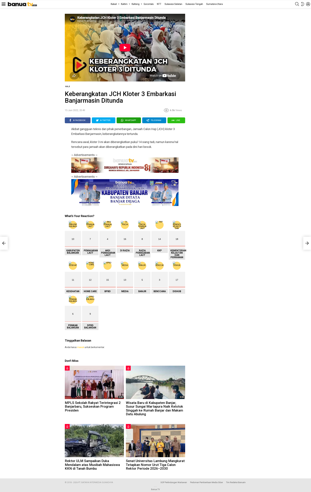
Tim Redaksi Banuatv (236, 482)
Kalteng (135, 4)
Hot (67, 368)
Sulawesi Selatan (173, 4)
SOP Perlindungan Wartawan (174, 482)
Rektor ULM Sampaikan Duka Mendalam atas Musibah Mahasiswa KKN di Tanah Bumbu (92, 464)
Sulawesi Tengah (194, 4)
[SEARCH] (297, 4)
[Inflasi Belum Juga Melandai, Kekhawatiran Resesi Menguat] (4, 243)
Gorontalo (149, 4)
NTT (159, 4)
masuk (80, 347)
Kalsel (114, 4)
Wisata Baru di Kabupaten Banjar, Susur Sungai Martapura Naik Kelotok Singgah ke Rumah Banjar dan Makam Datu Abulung (154, 408)
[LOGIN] (308, 4)
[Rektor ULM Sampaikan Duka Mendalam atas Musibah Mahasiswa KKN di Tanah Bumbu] (94, 440)
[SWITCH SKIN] (303, 4)
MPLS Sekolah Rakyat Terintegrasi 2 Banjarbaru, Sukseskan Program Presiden (93, 406)
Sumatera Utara (214, 4)
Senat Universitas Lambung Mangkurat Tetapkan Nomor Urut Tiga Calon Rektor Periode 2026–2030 (155, 464)
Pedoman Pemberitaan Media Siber (206, 482)
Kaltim (124, 4)
